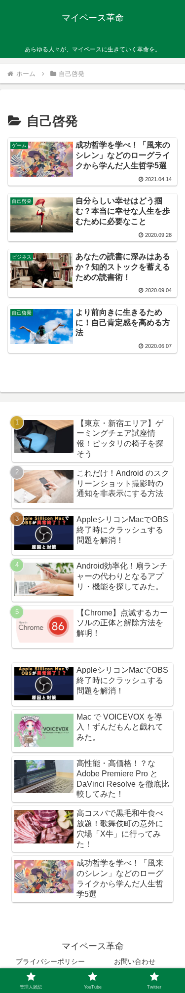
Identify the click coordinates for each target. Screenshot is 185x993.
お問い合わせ (134, 961)
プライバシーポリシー (50, 961)
